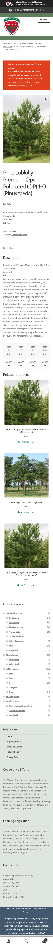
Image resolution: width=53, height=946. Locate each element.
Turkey (12, 678)
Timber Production (19, 234)
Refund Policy (13, 752)
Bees (11, 683)
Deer (11, 692)
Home (9, 43)
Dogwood (13, 650)
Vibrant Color (14, 632)
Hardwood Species (14, 613)
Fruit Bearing (14, 618)
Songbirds (13, 687)
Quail (11, 673)
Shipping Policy (14, 741)
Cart (40, 939)
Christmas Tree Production (20, 706)
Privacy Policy (13, 757)
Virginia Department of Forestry (29, 2)
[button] (46, 99)
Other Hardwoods (16, 641)
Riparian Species (16, 627)
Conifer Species (27, 43)
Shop (16, 43)
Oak (11, 645)
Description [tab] (8, 248)
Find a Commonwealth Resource (29, 10)
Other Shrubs (14, 664)
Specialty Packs (12, 696)
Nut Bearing (14, 622)
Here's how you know (37, 4)
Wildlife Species (13, 669)
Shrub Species (12, 655)
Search (26, 941)
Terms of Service (14, 746)
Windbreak (13, 715)
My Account (9, 941)
